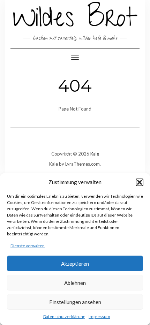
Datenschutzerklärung (64, 316)
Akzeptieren (75, 263)
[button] (139, 182)
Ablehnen (75, 283)
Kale (94, 154)
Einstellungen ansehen (75, 302)
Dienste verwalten (27, 245)
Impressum (99, 316)
